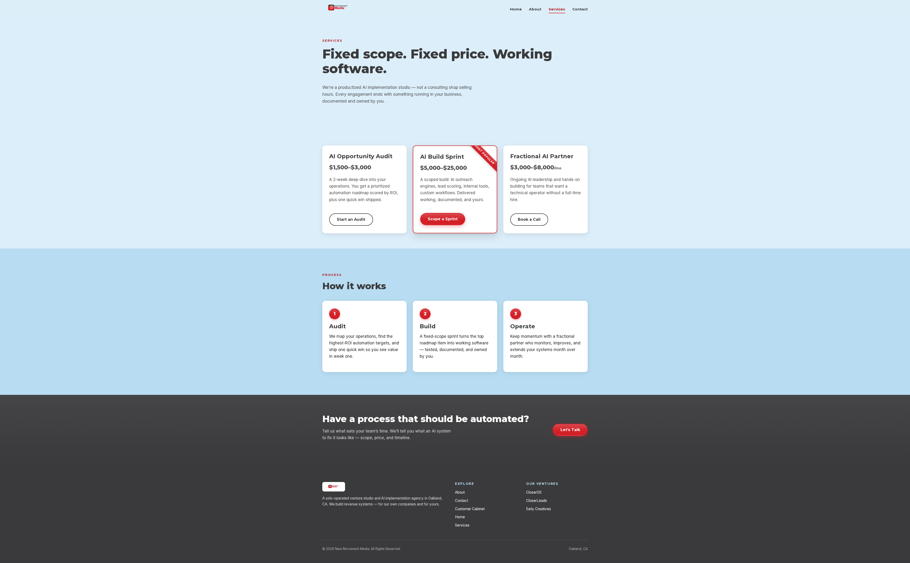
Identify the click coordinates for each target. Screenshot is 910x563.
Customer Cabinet (470, 509)
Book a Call (529, 219)
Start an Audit (351, 219)
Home (516, 9)
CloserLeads (536, 500)
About (535, 9)
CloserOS (533, 492)
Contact (580, 9)
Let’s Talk (570, 430)
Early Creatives (538, 509)
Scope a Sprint (443, 219)
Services (557, 9)
